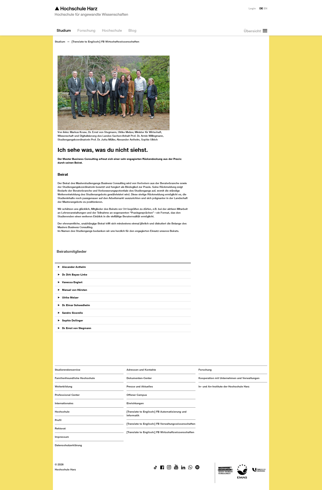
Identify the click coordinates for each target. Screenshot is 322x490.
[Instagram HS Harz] (169, 468)
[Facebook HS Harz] (162, 468)
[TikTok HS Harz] (155, 468)
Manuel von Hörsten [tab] (74, 289)
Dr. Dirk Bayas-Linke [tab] (74, 274)
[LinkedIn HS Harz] (183, 468)
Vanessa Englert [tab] (71, 282)
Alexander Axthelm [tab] (73, 266)
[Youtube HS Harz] (176, 468)
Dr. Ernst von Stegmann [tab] (76, 328)
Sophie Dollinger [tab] (72, 320)
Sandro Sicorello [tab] (72, 312)
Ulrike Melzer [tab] (69, 297)
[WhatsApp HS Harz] (190, 468)
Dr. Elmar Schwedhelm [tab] (75, 305)
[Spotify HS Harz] (197, 468)
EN (265, 8)
